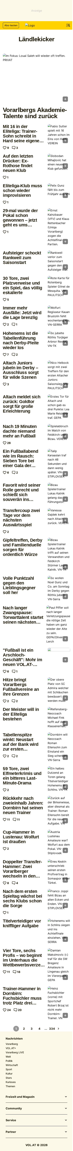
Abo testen (10, 25)
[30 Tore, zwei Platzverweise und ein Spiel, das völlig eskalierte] (59, 286)
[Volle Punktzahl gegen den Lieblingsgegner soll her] (59, 588)
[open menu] (68, 25)
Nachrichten (14, 1038)
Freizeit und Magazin (20, 1096)
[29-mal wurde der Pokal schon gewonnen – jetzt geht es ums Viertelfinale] (59, 227)
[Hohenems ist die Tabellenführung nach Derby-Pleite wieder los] (59, 339)
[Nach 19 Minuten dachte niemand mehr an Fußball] (59, 432)
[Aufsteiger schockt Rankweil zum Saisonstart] (59, 261)
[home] (36, 25)
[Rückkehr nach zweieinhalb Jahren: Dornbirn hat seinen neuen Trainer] (59, 811)
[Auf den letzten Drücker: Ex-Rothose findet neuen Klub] (59, 162)
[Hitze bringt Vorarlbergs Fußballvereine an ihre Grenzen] (59, 690)
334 (52, 1028)
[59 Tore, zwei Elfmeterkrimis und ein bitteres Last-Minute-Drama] (59, 779)
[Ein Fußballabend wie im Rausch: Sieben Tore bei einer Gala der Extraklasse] (59, 464)
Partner (11, 1132)
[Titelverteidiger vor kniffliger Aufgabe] (59, 931)
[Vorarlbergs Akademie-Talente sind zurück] (36, 79)
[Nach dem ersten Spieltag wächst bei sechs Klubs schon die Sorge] (59, 899)
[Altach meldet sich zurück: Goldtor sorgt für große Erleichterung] (59, 407)
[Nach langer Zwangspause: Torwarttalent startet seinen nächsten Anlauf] (58, 624)
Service (11, 1120)
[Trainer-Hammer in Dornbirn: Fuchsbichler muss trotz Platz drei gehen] (59, 1003)
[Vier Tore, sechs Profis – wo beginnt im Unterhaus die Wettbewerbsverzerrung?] (59, 965)
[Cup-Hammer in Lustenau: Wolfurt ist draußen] (59, 842)
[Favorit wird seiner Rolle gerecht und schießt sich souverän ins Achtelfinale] (59, 493)
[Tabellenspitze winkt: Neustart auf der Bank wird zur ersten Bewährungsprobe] (59, 747)
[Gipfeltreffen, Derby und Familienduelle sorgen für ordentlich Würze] (59, 555)
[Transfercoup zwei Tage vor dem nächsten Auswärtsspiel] (59, 516)
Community (14, 1108)
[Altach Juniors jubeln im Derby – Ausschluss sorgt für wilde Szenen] (59, 375)
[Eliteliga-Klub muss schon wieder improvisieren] (59, 191)
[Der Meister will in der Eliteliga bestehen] (59, 717)
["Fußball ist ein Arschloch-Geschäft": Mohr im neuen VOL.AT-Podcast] (59, 656)
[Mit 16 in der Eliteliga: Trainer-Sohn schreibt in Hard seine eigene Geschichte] (59, 134)
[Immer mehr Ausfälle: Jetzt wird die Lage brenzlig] (59, 316)
